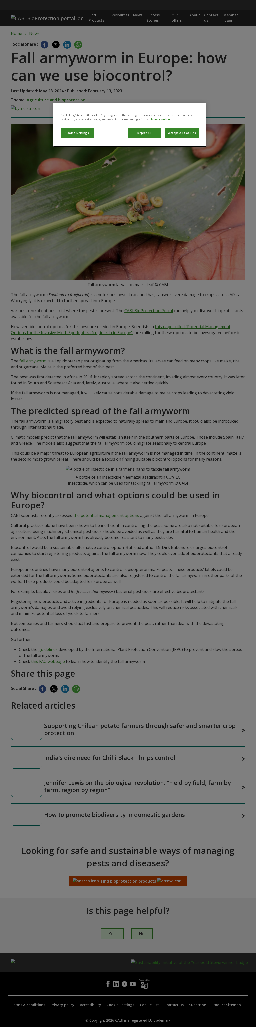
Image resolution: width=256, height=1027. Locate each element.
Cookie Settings (77, 133)
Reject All (145, 133)
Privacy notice (160, 119)
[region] (129, 125)
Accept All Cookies (182, 133)
